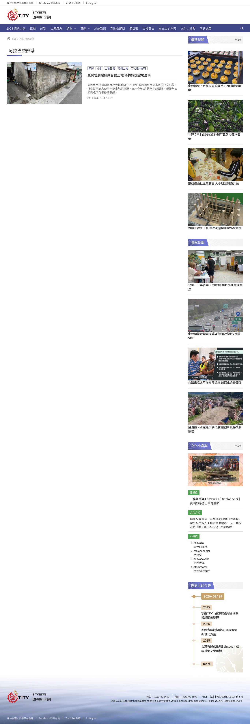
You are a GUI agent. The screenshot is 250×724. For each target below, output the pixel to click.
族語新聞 (100, 28)
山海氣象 (56, 28)
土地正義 (110, 68)
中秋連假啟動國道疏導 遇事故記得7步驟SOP (214, 335)
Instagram (91, 3)
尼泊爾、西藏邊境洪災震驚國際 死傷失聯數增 (215, 429)
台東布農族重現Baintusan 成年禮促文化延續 (220, 649)
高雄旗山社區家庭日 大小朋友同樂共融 (213, 183)
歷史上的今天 (167, 28)
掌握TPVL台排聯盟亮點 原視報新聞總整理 (219, 615)
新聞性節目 (117, 28)
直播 (33, 28)
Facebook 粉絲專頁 (49, 3)
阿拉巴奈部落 (138, 68)
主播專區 (148, 28)
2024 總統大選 (15, 28)
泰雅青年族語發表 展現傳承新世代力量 (219, 632)
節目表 (133, 28)
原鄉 (91, 68)
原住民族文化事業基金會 (20, 3)
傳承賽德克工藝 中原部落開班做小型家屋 (215, 228)
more (207, 664)
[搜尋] (242, 28)
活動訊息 (205, 28)
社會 (99, 68)
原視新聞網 (42, 17)
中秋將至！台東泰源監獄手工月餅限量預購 (214, 88)
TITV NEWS (39, 12)
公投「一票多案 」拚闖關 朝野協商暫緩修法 (215, 287)
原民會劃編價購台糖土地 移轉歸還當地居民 (119, 75)
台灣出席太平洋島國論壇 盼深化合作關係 (215, 382)
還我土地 (123, 68)
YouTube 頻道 (73, 3)
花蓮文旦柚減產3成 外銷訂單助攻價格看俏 (214, 136)
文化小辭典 (188, 28)
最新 (43, 28)
